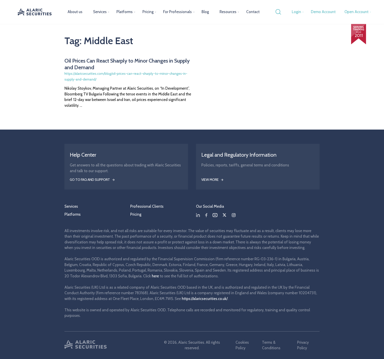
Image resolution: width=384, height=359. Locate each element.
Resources (228, 12)
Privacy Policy (303, 345)
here (155, 276)
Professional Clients (147, 206)
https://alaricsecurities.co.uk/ (205, 298)
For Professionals (177, 12)
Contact (253, 12)
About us (75, 12)
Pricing (148, 12)
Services (100, 12)
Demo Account (323, 12)
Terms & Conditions (271, 345)
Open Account (356, 12)
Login (296, 12)
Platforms (124, 12)
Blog (205, 12)
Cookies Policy (242, 345)
